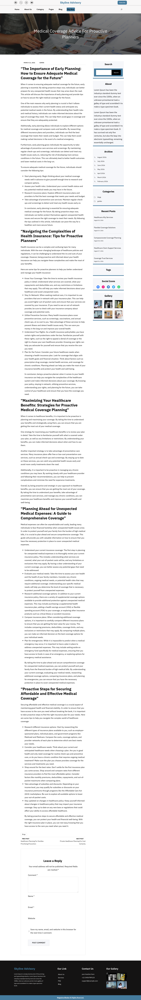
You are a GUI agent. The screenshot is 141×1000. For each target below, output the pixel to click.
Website (31, 918)
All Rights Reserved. (70, 998)
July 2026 (100, 161)
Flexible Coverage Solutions (104, 227)
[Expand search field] (121, 9)
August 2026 (101, 157)
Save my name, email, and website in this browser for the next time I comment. (53, 931)
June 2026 (101, 165)
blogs (24, 834)
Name (31, 896)
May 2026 (101, 169)
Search (116, 72)
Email (31, 907)
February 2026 (102, 181)
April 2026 (101, 173)
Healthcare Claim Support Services (107, 248)
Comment (33, 875)
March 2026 (101, 177)
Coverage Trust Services (103, 258)
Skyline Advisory (70, 2)
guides (99, 201)
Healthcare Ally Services (103, 217)
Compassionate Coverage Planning (107, 238)
